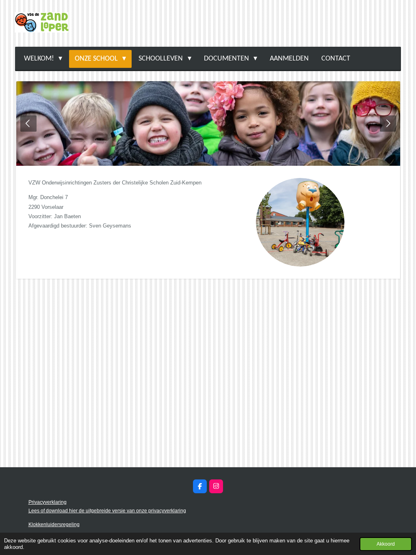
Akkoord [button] (386, 543)
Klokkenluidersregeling (54, 524)
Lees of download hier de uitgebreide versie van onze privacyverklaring (107, 511)
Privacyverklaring (47, 502)
